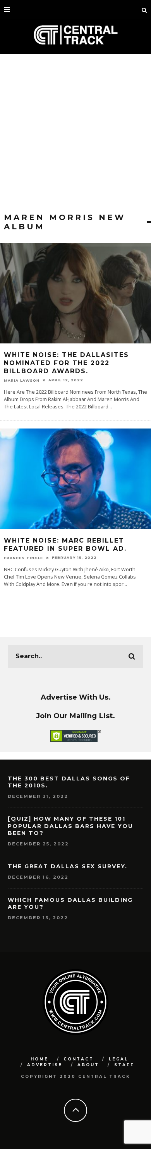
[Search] (144, 9)
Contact (78, 1059)
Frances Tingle (23, 558)
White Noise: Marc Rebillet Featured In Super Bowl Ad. (65, 544)
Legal (118, 1059)
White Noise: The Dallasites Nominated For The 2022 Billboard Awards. (66, 363)
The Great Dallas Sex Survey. (67, 866)
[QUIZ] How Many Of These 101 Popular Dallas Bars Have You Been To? (70, 825)
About (88, 1064)
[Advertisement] (75, 133)
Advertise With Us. (76, 697)
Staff (124, 1064)
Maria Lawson (21, 380)
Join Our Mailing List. (75, 715)
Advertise (44, 1064)
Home (39, 1059)
